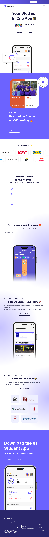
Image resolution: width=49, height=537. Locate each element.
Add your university (24, 388)
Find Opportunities (24, 313)
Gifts (40, 524)
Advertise (41, 521)
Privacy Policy (42, 530)
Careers (40, 527)
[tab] (24, 189)
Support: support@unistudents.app (28, 527)
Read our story (14, 130)
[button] (44, 6)
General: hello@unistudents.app (27, 522)
